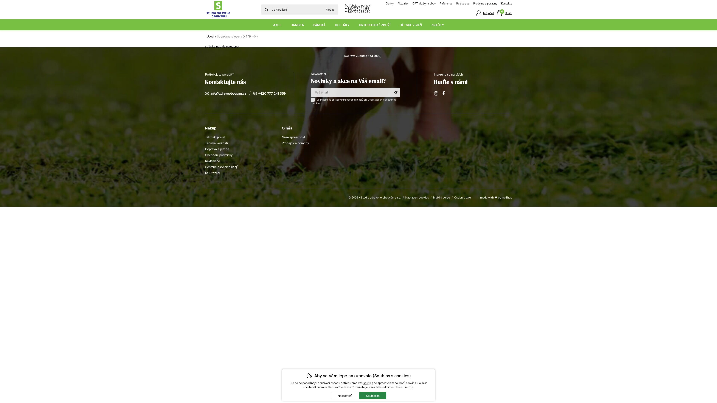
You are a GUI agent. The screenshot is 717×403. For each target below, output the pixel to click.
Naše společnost (293, 137)
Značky (437, 25)
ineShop (507, 197)
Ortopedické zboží (374, 25)
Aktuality (403, 3)
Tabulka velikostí (216, 143)
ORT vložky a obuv (424, 3)
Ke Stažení (212, 173)
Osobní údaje (462, 197)
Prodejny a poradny (485, 3)
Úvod (210, 36)
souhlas (368, 383)
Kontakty (506, 3)
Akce (277, 25)
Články (390, 3)
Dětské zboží (411, 25)
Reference (446, 3)
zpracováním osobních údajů (347, 100)
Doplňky (342, 25)
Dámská (297, 25)
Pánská (319, 25)
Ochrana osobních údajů (221, 167)
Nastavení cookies (417, 197)
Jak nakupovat (215, 137)
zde (410, 387)
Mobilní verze (441, 197)
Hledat (330, 9)
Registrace (462, 3)
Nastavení (345, 396)
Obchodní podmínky (219, 155)
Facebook (445, 93)
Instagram (436, 93)
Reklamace (212, 161)
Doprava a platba (217, 149)
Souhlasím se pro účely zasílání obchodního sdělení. (354, 102)
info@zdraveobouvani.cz (228, 93)
